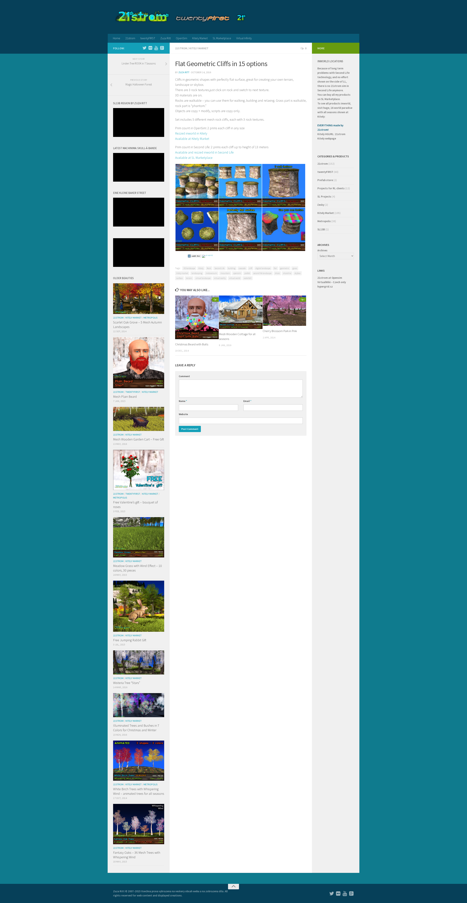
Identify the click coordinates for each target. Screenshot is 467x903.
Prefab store (325, 180)
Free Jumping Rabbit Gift (129, 640)
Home (116, 38)
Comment (184, 376)
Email (247, 401)
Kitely (200, 268)
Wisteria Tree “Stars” (126, 683)
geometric (284, 268)
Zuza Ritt (165, 38)
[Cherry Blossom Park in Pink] (284, 311)
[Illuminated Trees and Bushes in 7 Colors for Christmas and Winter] (138, 705)
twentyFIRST (147, 38)
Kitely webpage (326, 138)
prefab (247, 273)
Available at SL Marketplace (194, 158)
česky (320, 204)
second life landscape (262, 273)
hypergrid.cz (325, 286)
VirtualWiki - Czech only (331, 282)
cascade (242, 268)
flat (275, 268)
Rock (209, 268)
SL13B (321, 229)
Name (183, 401)
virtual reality (220, 278)
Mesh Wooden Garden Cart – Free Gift (138, 439)
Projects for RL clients (331, 188)
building (231, 268)
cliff (250, 268)
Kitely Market (200, 38)
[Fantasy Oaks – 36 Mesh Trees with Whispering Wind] (138, 824)
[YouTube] (156, 48)
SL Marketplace (222, 38)
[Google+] (162, 48)
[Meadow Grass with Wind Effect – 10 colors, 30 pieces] (138, 537)
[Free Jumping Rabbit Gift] (138, 606)
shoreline (287, 273)
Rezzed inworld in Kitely (191, 133)
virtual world (234, 278)
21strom (130, 38)
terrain (189, 278)
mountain (225, 273)
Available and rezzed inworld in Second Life (204, 152)
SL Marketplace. (330, 99)
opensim (237, 273)
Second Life (219, 268)
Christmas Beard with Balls (191, 344)
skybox (297, 273)
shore (277, 273)
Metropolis (151, 317)
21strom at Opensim (329, 277)
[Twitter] (144, 48)
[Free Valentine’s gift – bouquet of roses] (138, 470)
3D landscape (189, 268)
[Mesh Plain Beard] (138, 362)
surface (179, 278)
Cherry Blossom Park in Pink (280, 331)
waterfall (247, 278)
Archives (322, 250)
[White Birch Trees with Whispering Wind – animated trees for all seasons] (138, 761)
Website (183, 414)
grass (295, 268)
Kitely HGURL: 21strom (331, 134)
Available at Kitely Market (192, 139)
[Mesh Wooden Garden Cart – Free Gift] (138, 419)
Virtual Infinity (244, 38)
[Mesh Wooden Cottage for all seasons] (241, 312)
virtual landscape (203, 278)
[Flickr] (150, 48)
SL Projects (324, 196)
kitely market (182, 273)
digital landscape (263, 268)
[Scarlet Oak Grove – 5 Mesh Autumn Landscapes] (138, 298)
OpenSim (181, 38)
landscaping (197, 273)
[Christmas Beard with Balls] (197, 317)
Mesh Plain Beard (125, 396)
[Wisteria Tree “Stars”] (138, 662)
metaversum (211, 273)
